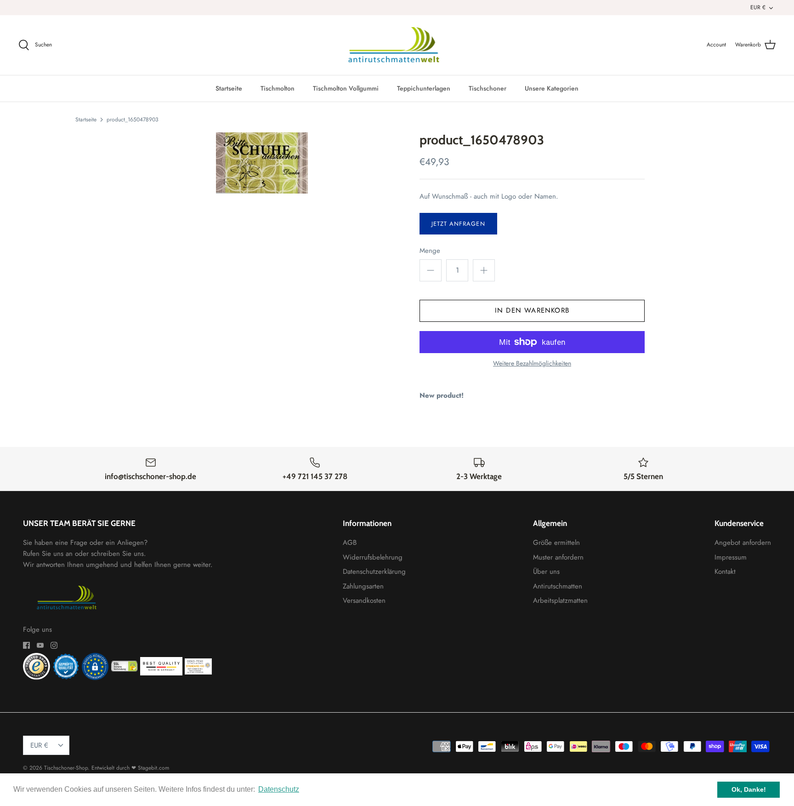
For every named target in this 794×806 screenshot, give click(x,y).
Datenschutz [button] (278, 789)
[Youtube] (40, 645)
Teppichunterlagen (423, 88)
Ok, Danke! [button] (749, 789)
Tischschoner (487, 88)
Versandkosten (364, 600)
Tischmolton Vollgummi (346, 88)
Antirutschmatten (557, 586)
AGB (350, 542)
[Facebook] (26, 645)
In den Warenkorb (532, 310)
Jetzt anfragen (458, 223)
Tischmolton (278, 88)
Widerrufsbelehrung (373, 557)
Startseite (229, 88)
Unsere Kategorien (551, 88)
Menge (430, 251)
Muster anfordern (558, 557)
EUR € (758, 7)
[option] (261, 163)
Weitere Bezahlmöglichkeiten (532, 363)
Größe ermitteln (556, 542)
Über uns (546, 571)
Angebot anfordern (743, 542)
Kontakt (725, 571)
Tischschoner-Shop (66, 768)
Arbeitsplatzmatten (560, 600)
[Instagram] (54, 645)
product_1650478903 (133, 119)
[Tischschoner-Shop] (397, 45)
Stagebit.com (153, 768)
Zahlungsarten (363, 586)
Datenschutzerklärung (374, 571)
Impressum (731, 557)
